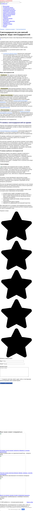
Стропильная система (8, 9)
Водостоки (6, 19)
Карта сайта (30, 502)
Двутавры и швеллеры (9, 21)
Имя (1, 361)
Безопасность (6, 22)
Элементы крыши (7, 18)
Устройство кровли (8, 7)
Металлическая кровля (9, 14)
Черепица (5, 17)
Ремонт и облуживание (9, 13)
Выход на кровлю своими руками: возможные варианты (15, 495)
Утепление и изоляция (9, 11)
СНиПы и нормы (7, 24)
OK (23, 509)
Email (2, 363)
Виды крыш (6, 6)
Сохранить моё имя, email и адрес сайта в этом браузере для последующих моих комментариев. (15, 379)
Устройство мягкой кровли (10, 53)
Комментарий (3, 366)
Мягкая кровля (7, 15)
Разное (5, 26)
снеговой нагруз (5, 107)
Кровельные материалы (9, 10)
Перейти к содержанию (6, 0)
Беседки (5, 25)
